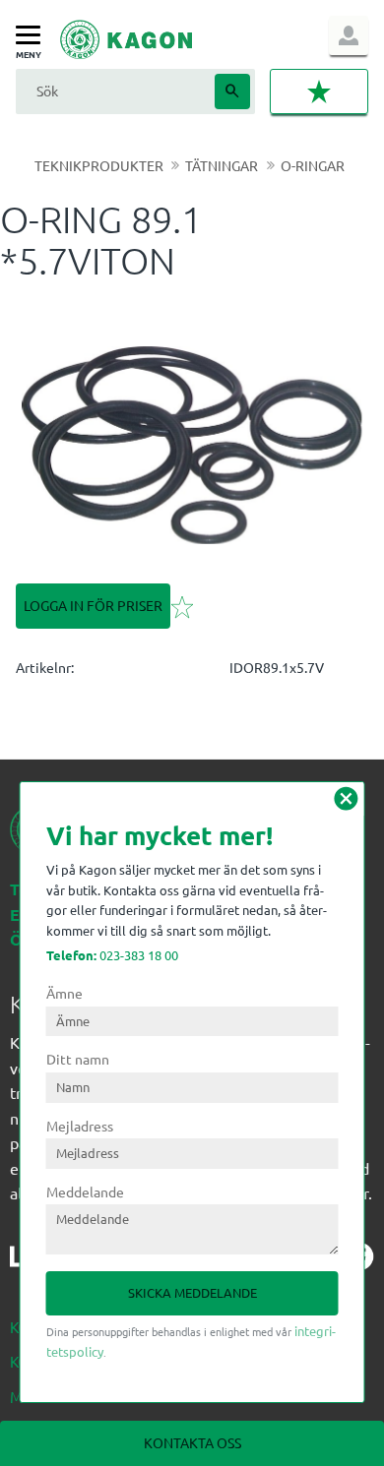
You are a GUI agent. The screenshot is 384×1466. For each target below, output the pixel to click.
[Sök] (232, 91)
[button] (33, 36)
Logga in (348, 35)
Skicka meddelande (192, 1292)
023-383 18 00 (112, 955)
